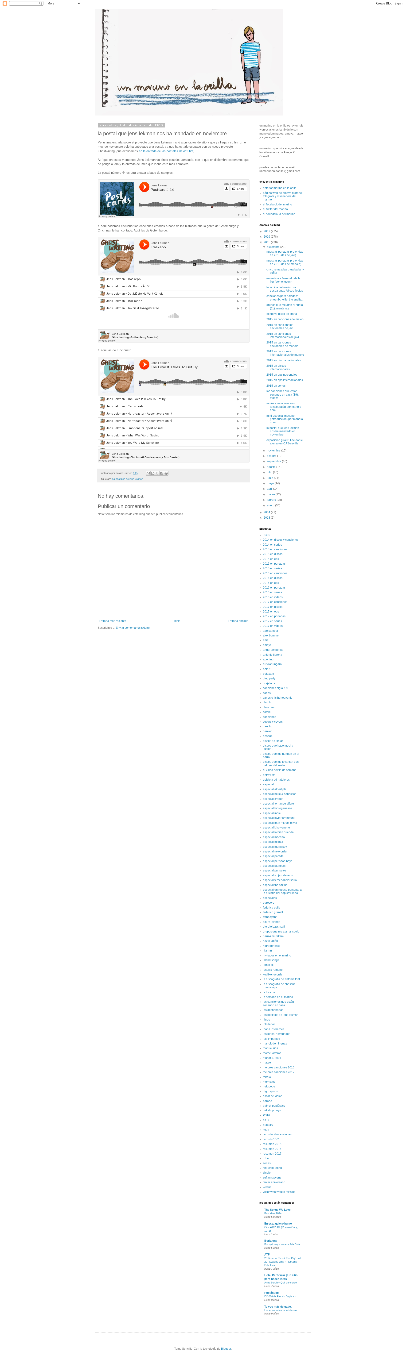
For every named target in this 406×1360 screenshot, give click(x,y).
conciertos (269, 717)
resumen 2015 (272, 1144)
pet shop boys (272, 1110)
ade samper (270, 630)
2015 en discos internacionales (278, 367)
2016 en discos (272, 578)
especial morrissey (275, 846)
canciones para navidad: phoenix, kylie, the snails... (284, 297)
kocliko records (272, 974)
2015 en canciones (275, 549)
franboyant (270, 917)
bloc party (269, 678)
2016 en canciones (275, 573)
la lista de (269, 992)
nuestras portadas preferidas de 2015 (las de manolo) (284, 262)
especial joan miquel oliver (280, 822)
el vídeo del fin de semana (280, 770)
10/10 (266, 535)
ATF (266, 1254)
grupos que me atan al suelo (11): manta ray (284, 306)
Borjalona (270, 1240)
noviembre (274, 450)
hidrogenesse (272, 946)
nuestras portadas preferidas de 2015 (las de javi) (284, 253)
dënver (267, 731)
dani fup (268, 726)
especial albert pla (274, 789)
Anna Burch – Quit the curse (280, 1282)
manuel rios (270, 1048)
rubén (266, 1158)
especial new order (275, 851)
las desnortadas (273, 1010)
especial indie (272, 813)
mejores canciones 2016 (278, 1067)
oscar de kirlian (272, 1096)
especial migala (273, 842)
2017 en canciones (275, 602)
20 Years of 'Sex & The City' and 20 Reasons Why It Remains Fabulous (282, 1262)
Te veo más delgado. (278, 1306)
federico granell (273, 912)
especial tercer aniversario (280, 880)
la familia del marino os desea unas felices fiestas (284, 289)
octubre (272, 456)
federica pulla (271, 907)
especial (268, 784)
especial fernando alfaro (278, 803)
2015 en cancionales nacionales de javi (279, 326)
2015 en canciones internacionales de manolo (285, 353)
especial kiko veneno (276, 827)
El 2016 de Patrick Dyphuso (280, 1296)
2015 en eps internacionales (284, 380)
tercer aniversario (274, 1182)
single (267, 1172)
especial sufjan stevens (278, 875)
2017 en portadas (274, 616)
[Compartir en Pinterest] (166, 473)
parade (267, 1101)
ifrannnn (268, 950)
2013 (267, 517)
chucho (267, 702)
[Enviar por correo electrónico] (148, 473)
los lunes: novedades (276, 1034)
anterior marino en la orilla (280, 188)
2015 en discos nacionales (283, 360)
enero (271, 505)
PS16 (266, 1115)
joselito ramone (273, 969)
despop (268, 736)
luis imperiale (271, 1038)
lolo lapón (269, 1024)
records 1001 (271, 1139)
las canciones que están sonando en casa (278, 1003)
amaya (267, 645)
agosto (271, 467)
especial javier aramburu (279, 818)
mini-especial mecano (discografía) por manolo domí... (283, 407)
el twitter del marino (275, 209)
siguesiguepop (272, 1168)
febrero (272, 499)
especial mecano (274, 837)
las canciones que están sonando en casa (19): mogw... (282, 394)
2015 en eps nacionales (281, 374)
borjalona (269, 683)
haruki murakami (273, 936)
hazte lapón (270, 941)
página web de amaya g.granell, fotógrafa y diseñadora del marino (283, 196)
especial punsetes (274, 870)
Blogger (226, 1348)
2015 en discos (272, 554)
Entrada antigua (238, 621)
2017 (267, 231)
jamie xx (268, 965)
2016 (267, 236)
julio (270, 472)
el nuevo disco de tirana (281, 314)
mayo (271, 483)
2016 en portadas (274, 587)
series (267, 1163)
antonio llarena (272, 654)
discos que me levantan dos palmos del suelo (281, 763)
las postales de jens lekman (127, 479)
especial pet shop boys (277, 861)
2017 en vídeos (273, 626)
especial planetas (274, 865)
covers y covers (273, 721)
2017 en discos (272, 607)
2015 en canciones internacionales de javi (282, 335)
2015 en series (275, 385)
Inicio (177, 621)
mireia (267, 1077)
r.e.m (266, 1129)
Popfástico (271, 1293)
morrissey (269, 1081)
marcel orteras (272, 1053)
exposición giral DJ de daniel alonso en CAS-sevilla (285, 442)
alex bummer (271, 635)
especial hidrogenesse (277, 808)
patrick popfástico (274, 1105)
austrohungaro (272, 664)
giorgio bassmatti (274, 926)
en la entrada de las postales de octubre (166, 151)
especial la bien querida (278, 832)
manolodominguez (275, 1043)
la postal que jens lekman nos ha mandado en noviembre (282, 431)
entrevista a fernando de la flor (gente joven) (283, 280)
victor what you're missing (279, 1192)
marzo (271, 494)
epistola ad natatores (276, 779)
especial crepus (273, 799)
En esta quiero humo (278, 1223)
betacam (268, 673)
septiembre (274, 461)
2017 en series (272, 621)
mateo (267, 1062)
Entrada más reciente (112, 621)
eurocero (268, 902)
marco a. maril (272, 1057)
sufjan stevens (272, 1177)
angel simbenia (273, 649)
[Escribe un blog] (152, 473)
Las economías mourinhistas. (281, 1310)
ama (266, 640)
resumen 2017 (272, 1153)
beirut (266, 669)
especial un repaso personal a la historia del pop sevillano (282, 891)
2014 (267, 512)
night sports (270, 1091)
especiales (270, 898)
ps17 (266, 1120)
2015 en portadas (274, 563)
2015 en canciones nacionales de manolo (282, 344)
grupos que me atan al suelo (281, 931)
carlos (267, 693)
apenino (268, 659)
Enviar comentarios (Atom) (133, 627)
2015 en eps (271, 559)
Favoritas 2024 (272, 1213)
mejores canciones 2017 (278, 1072)
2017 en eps (271, 611)
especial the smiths (275, 885)
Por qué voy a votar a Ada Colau (282, 1244)
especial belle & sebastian (280, 794)
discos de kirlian (273, 741)
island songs (271, 960)
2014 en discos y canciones (280, 539)
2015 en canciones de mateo (285, 319)
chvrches (268, 707)
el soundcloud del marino (279, 214)
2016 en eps (271, 583)
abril (270, 488)
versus (267, 1187)
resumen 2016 (272, 1149)
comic (266, 712)
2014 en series (272, 544)
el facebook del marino (277, 204)
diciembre (273, 247)
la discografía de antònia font (281, 979)
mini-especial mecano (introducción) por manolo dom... (284, 419)
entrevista (269, 775)
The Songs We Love (277, 1209)
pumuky (268, 1125)
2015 (267, 242)
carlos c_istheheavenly (277, 697)
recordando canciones (277, 1134)
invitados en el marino (277, 955)
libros (266, 1019)
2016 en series (272, 592)
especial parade (273, 856)
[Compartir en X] (157, 473)
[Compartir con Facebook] (161, 473)
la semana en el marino (278, 997)
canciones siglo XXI (275, 688)
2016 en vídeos (273, 597)
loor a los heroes (273, 1029)
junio (270, 478)
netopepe (269, 1086)
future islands (271, 922)
